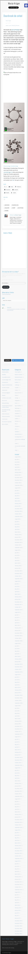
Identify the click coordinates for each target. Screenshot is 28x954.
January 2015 (17, 817)
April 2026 (17, 467)
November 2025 (18, 480)
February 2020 (18, 659)
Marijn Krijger (14, 3)
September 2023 (18, 547)
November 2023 (18, 542)
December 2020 (18, 633)
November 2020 (18, 635)
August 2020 (17, 643)
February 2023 (18, 565)
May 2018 (17, 713)
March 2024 (17, 532)
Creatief (16, 387)
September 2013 (18, 858)
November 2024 (18, 511)
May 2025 (17, 495)
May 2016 (17, 775)
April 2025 (17, 498)
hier (13, 180)
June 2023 (17, 555)
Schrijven (17, 426)
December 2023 (18, 539)
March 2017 (17, 749)
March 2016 (17, 780)
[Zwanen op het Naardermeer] (14, 342)
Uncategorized (18, 436)
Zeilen (16, 443)
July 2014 (17, 832)
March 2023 (17, 563)
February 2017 (18, 752)
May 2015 (17, 806)
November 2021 (18, 604)
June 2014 (17, 835)
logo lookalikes (18, 405)
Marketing (14, 25)
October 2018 (18, 700)
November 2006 (18, 928)
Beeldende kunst (18, 377)
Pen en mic (4, 400)
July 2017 (17, 739)
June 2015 (17, 804)
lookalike (6, 210)
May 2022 (17, 589)
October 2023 (18, 545)
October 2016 (18, 762)
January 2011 (17, 918)
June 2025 (17, 493)
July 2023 (17, 552)
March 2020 (17, 656)
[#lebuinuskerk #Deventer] (22, 346)
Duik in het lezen (5, 414)
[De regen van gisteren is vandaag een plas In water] (22, 315)
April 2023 (17, 560)
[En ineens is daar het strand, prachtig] (22, 324)
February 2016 (18, 783)
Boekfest (4, 374)
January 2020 (17, 661)
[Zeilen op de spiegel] (22, 333)
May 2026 (17, 464)
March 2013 (17, 874)
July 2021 (17, 615)
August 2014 (17, 830)
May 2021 (17, 620)
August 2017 (17, 736)
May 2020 (17, 651)
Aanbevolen (4, 390)
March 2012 (17, 905)
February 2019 (18, 690)
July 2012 (17, 894)
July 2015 (17, 801)
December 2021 (18, 602)
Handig (16, 398)
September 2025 (18, 485)
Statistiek (17, 431)
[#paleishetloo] (14, 356)
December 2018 (18, 695)
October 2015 (18, 793)
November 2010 (18, 923)
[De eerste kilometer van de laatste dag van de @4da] (14, 351)
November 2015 (18, 791)
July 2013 (17, 863)
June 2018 (17, 710)
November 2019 (18, 666)
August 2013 (17, 861)
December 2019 (18, 664)
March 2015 (17, 811)
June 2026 (17, 462)
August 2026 (17, 456)
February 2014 (18, 845)
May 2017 (17, 744)
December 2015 (18, 788)
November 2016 (18, 760)
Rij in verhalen (5, 424)
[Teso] (22, 328)
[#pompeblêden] (22, 342)
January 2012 (17, 910)
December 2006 (18, 926)
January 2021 (17, 630)
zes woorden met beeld (20, 446)
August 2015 (17, 799)
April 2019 (17, 685)
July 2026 (17, 459)
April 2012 (17, 902)
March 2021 (17, 625)
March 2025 (17, 501)
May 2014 (17, 837)
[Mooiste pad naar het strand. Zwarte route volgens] (14, 328)
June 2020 (17, 648)
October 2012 (18, 887)
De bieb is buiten (5, 387)
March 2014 (17, 843)
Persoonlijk (17, 416)
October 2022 (18, 576)
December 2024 (18, 508)
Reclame (17, 25)
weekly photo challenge (20, 439)
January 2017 (17, 755)
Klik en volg (6, 287)
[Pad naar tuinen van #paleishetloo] (22, 351)
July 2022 (17, 583)
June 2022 (17, 586)
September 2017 (18, 734)
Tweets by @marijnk (6, 294)
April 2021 (17, 622)
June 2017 (17, 742)
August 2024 (17, 519)
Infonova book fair (6, 416)
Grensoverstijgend (6, 392)
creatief (13, 207)
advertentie (7, 205)
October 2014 (18, 825)
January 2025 (17, 506)
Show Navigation (22, 13)
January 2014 (17, 848)
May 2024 (17, 526)
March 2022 (17, 594)
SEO (16, 429)
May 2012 (17, 900)
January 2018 (17, 723)
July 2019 (17, 677)
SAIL (16, 423)
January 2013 (17, 879)
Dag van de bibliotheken (7, 385)
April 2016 (17, 778)
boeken (7, 25)
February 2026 (18, 472)
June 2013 (17, 866)
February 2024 (18, 534)
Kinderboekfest (5, 372)
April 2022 (17, 591)
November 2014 (18, 822)
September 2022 (18, 578)
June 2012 (17, 897)
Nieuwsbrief (17, 410)
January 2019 (17, 692)
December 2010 (18, 920)
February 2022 (18, 596)
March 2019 (17, 687)
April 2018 (17, 716)
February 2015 (18, 814)
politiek (16, 418)
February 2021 (18, 628)
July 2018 (17, 708)
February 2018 (18, 721)
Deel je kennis (18, 392)
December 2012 (18, 881)
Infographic (17, 400)
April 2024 (17, 529)
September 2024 (18, 516)
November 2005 (18, 933)
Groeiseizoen (5, 382)
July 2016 (17, 770)
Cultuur (16, 390)
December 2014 (18, 819)
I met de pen (4, 419)
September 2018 (18, 703)
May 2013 (17, 869)
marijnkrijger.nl (8, 172)
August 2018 (17, 705)
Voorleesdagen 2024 (6, 379)
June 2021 (17, 617)
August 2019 (17, 674)
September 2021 (18, 609)
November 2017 (18, 729)
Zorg (16, 450)
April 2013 (17, 871)
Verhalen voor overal (6, 398)
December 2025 (18, 477)
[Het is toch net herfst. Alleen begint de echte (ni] (14, 319)
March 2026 (17, 469)
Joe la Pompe (15, 30)
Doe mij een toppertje (6, 421)
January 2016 (17, 786)
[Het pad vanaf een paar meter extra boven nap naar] (22, 319)
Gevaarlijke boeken (6, 377)
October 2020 (18, 638)
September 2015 (18, 796)
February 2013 (18, 876)
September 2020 (18, 640)
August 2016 (17, 767)
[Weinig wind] (14, 337)
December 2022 (18, 570)
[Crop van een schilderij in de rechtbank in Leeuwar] (22, 337)
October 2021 (18, 607)
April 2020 (17, 653)
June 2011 (17, 913)
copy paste (7, 207)
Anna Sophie (17, 372)
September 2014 (18, 827)
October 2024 (18, 513)
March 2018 (17, 718)
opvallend (17, 413)
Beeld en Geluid (18, 374)
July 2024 (17, 521)
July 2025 (17, 490)
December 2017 (18, 726)
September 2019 (18, 672)
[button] (26, 5)
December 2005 (18, 931)
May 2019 (17, 682)
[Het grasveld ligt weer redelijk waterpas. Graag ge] (22, 356)
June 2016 (17, 773)
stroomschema (18, 434)
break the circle (15, 205)
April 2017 (17, 747)
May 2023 (17, 558)
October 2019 (18, 669)
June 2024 (17, 524)
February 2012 (18, 907)
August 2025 (17, 488)
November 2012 (18, 884)
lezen (10, 25)
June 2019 (17, 679)
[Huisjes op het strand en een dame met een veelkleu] (14, 324)
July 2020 (17, 646)
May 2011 (17, 915)
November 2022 (18, 573)
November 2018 (18, 698)
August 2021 (17, 612)
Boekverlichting (5, 403)
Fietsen (16, 395)
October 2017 (18, 731)
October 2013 (18, 856)
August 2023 (17, 550)
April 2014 (17, 840)
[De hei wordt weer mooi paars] (14, 346)
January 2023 (17, 568)
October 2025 (18, 482)
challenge (17, 385)
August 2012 (17, 892)
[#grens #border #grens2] (6, 315)
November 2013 (18, 853)
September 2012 (18, 889)
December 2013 (18, 850)
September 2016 (18, 765)
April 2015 (17, 809)
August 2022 (17, 581)
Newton (3, 395)
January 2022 (17, 599)
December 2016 (18, 757)
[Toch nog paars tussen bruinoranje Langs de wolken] (14, 315)
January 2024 (17, 537)
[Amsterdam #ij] (14, 333)
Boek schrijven (18, 379)
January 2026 (17, 475)
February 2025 (18, 503)
